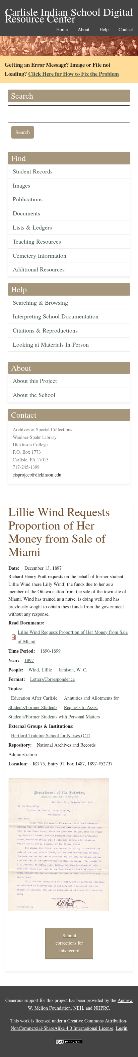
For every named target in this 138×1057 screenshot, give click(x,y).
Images (21, 185)
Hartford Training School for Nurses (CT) (50, 735)
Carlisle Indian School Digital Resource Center (69, 12)
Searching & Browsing (40, 302)
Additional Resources (39, 269)
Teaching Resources (37, 241)
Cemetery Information (39, 255)
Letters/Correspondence (52, 679)
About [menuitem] (83, 30)
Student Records (33, 171)
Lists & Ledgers (32, 227)
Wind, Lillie (40, 669)
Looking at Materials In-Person (51, 344)
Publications (28, 199)
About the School (34, 395)
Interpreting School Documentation (55, 316)
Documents (26, 213)
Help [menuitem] (104, 30)
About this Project (35, 380)
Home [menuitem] (62, 30)
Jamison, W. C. (73, 669)
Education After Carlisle (34, 698)
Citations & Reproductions (45, 330)
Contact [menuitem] (126, 30)
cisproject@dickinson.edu (37, 474)
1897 (29, 660)
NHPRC (101, 1008)
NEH (78, 1008)
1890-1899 (50, 651)
